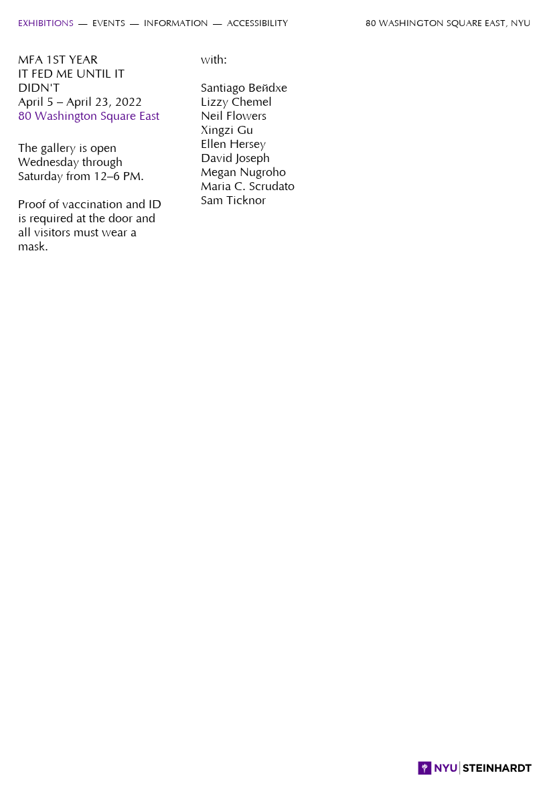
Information (176, 24)
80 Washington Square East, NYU (448, 24)
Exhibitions (46, 24)
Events (108, 24)
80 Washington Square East (88, 116)
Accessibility (257, 24)
